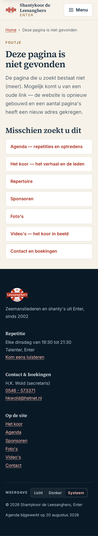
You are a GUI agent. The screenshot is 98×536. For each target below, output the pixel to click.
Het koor (14, 424)
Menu (82, 10)
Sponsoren (22, 198)
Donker (55, 492)
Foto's (16, 216)
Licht (38, 492)
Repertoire (21, 181)
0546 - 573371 (20, 390)
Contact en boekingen (33, 251)
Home (10, 29)
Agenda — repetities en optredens (46, 146)
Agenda (13, 432)
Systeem (76, 492)
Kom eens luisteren (24, 357)
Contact (13, 465)
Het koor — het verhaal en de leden (47, 164)
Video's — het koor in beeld (39, 233)
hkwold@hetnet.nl (23, 398)
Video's (13, 457)
